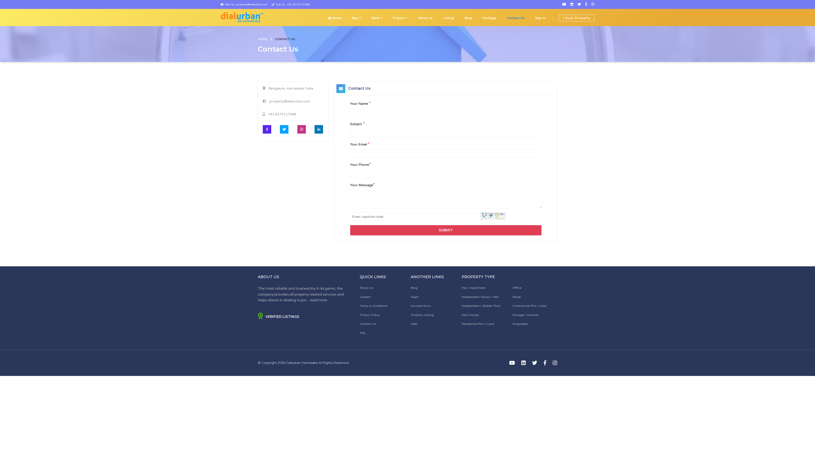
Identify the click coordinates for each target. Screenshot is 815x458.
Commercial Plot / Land (529, 306)
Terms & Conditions (374, 306)
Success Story (421, 306)
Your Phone (360, 164)
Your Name (360, 103)
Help (414, 324)
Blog (468, 18)
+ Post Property (576, 18)
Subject (357, 123)
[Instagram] (592, 4)
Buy (355, 18)
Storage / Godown (526, 315)
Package (489, 18)
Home (336, 18)
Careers (365, 297)
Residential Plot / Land (478, 324)
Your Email (360, 144)
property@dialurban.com (251, 4)
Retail (517, 297)
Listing (448, 18)
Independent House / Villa (480, 297)
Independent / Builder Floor (481, 306)
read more (318, 300)
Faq (362, 333)
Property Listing (422, 315)
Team (415, 297)
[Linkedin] (571, 4)
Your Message (362, 184)
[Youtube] (564, 4)
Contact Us (515, 18)
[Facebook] (586, 4)
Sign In (540, 18)
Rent (375, 18)
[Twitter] (579, 4)
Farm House (470, 315)
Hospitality (520, 324)
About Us (425, 18)
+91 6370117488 (298, 4)
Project (398, 18)
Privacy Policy (370, 315)
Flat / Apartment (474, 288)
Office (517, 288)
